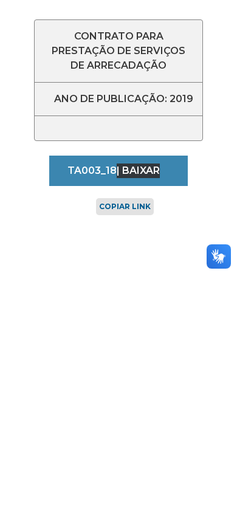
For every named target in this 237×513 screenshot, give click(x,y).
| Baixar (138, 170)
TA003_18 (92, 170)
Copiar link (125, 206)
